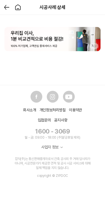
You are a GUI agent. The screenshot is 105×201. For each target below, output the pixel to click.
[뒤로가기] (6, 7)
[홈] (17, 7)
